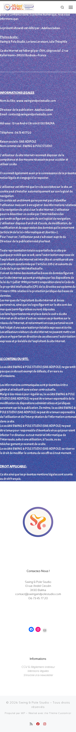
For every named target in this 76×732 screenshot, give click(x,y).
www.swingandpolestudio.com (36, 101)
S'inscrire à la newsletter (38, 675)
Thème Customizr (60, 713)
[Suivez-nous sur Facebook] (38, 724)
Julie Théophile (58, 42)
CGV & (38, 667)
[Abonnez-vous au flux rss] (31, 724)
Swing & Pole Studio (34, 702)
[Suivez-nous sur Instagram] (44, 724)
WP (23, 713)
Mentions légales (38, 671)
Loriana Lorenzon (37, 42)
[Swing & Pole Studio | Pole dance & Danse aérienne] (18, 6)
